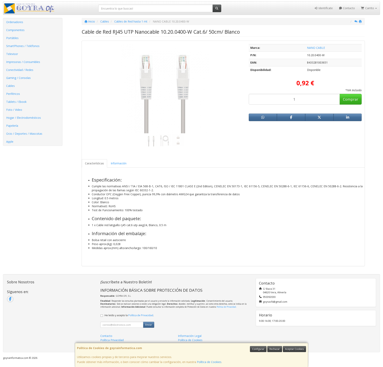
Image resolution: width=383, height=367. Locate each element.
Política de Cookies (209, 362)
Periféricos (13, 94)
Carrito (369, 8)
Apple (9, 141)
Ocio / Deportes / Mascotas (24, 133)
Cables (10, 86)
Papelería (12, 126)
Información (118, 163)
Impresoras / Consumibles (23, 62)
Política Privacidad (112, 340)
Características (94, 163)
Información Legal (189, 336)
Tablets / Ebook (16, 102)
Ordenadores (14, 22)
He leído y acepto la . (129, 315)
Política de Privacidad (226, 306)
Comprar (350, 99)
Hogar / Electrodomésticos (23, 118)
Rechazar (274, 349)
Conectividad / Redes (19, 70)
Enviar (148, 324)
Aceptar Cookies (294, 349)
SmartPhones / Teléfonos (22, 46)
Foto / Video (14, 110)
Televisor (12, 54)
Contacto (348, 8)
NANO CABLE (316, 48)
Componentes (15, 30)
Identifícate (325, 8)
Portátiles (12, 38)
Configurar (258, 349)
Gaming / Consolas (18, 78)
